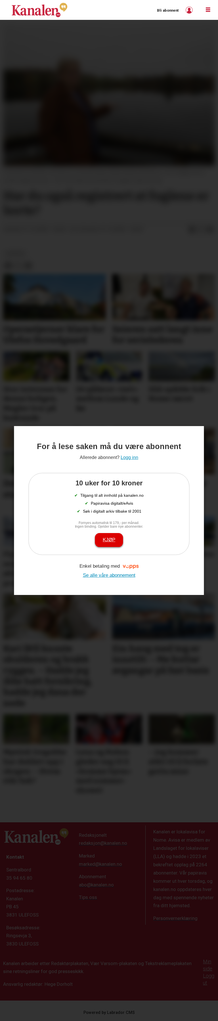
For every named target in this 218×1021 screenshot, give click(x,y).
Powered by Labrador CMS (109, 1012)
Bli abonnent (168, 10)
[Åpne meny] (208, 10)
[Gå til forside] (39, 10)
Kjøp (109, 539)
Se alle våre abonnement (109, 575)
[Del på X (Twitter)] (201, 229)
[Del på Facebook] (192, 229)
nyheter (15, 253)
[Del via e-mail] (210, 229)
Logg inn (190, 10)
